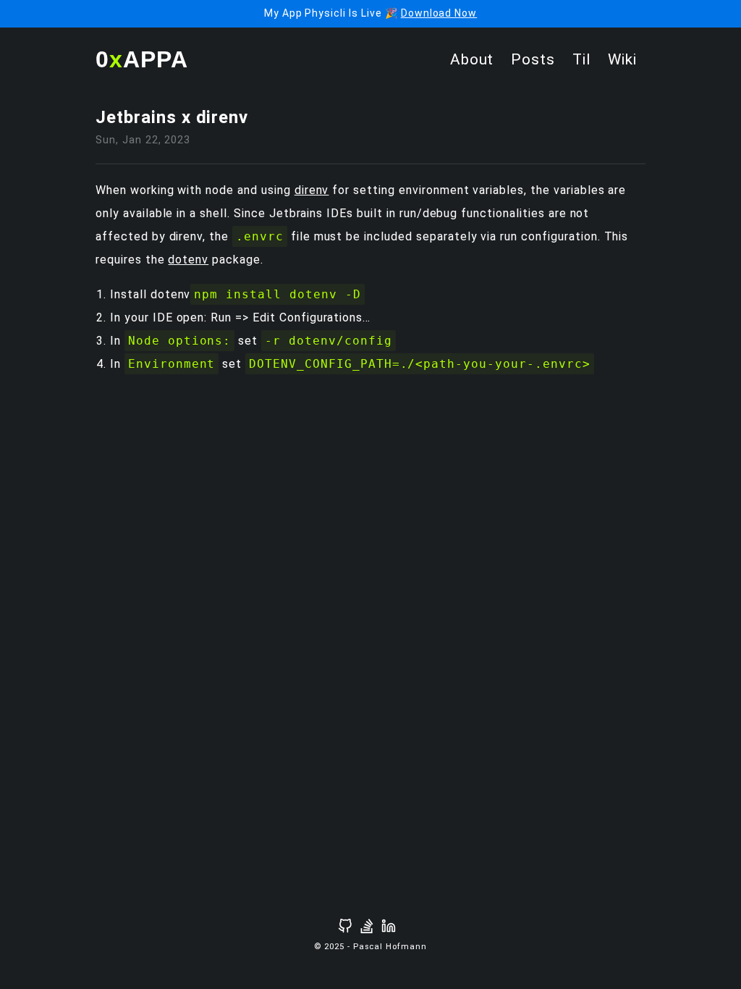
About (472, 59)
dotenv (188, 259)
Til (581, 59)
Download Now (439, 13)
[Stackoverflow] (367, 926)
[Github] (345, 926)
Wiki (622, 59)
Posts (533, 59)
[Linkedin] (388, 926)
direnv (312, 190)
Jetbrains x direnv (172, 117)
